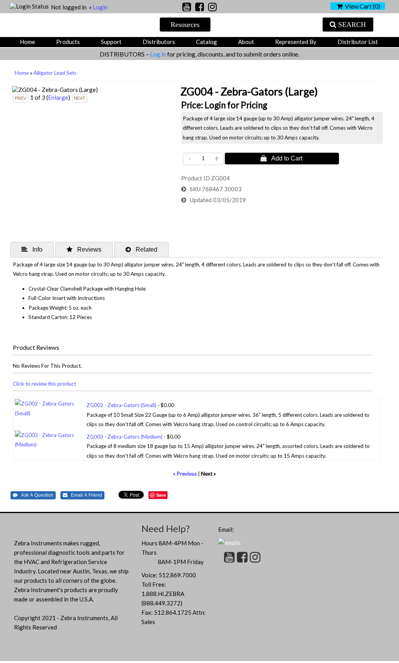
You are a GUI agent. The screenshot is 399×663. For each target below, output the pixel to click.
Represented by (295, 41)
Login (100, 7)
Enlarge (58, 97)
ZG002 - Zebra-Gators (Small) (121, 405)
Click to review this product (44, 384)
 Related (141, 249)
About (246, 41)
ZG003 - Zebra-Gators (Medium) (124, 437)
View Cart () (361, 6)
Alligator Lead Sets (55, 73)
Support (111, 41)
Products (68, 41)
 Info (31, 249)
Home (27, 41)
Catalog (206, 41)
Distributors (159, 41)
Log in (158, 54)
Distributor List (357, 41)
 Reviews (84, 249)
